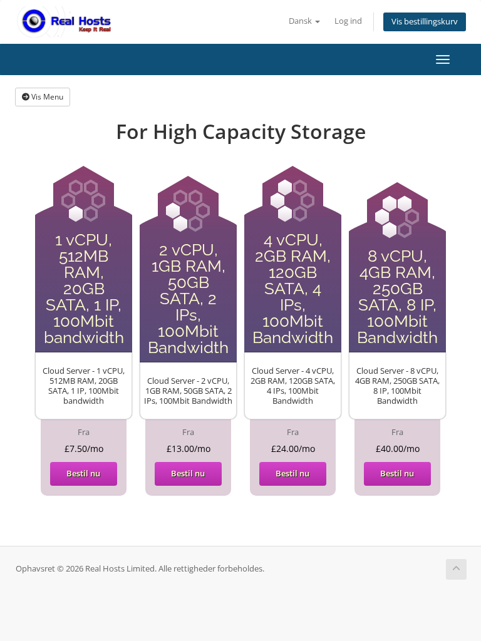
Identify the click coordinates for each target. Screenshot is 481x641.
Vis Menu (46, 96)
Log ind (348, 21)
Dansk (301, 21)
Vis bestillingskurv (424, 21)
